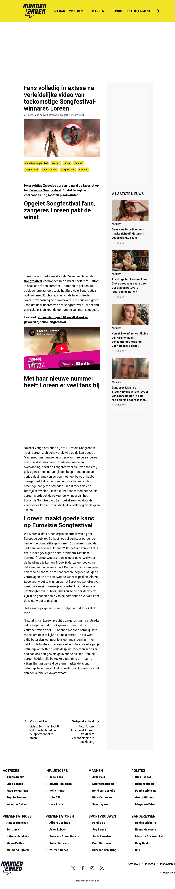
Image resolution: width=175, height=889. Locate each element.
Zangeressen (67, 169)
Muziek (56, 163)
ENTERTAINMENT (139, 11)
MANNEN (98, 11)
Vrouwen (83, 169)
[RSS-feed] (102, 868)
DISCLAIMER (167, 863)
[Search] (157, 11)
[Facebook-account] (83, 868)
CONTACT (134, 863)
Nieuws (116, 224)
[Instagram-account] (92, 868)
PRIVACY (150, 863)
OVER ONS (169, 872)
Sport (67, 163)
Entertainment (49, 169)
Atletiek (79, 163)
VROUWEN (76, 11)
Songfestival (31, 169)
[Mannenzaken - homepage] (35, 11)
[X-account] (73, 868)
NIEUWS (59, 11)
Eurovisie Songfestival (36, 163)
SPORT (118, 11)
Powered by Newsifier (87, 881)
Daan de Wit (40, 115)
